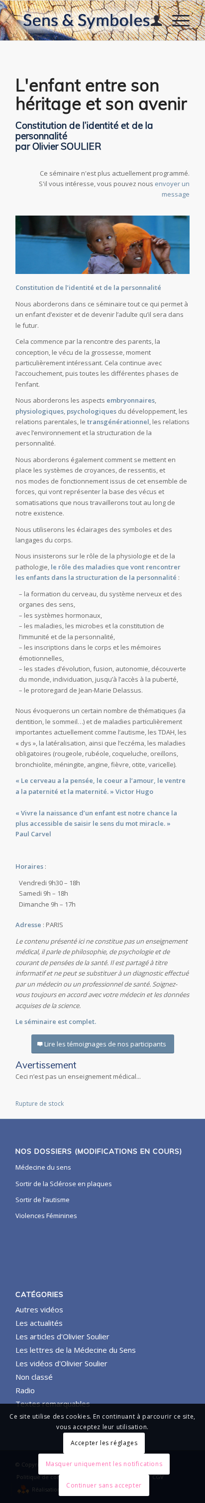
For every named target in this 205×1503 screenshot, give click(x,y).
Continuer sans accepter (104, 1485)
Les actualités (39, 1323)
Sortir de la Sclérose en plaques (63, 1183)
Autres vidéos (39, 1309)
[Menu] (176, 20)
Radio (25, 1390)
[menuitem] (151, 20)
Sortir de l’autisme (42, 1199)
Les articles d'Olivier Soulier (62, 1336)
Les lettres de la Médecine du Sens (75, 1350)
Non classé (34, 1377)
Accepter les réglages (104, 1443)
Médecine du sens (43, 1167)
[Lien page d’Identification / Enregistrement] (151, 20)
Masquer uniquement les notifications (104, 1464)
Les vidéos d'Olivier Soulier (61, 1363)
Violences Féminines (46, 1215)
